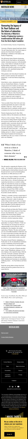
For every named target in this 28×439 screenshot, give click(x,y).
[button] (20, 2)
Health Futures (4, 318)
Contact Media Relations (7, 337)
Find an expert (4, 333)
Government (21, 320)
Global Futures (21, 317)
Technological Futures (14, 318)
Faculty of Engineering (7, 322)
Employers (15, 320)
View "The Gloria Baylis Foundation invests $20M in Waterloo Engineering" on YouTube (14, 289)
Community (14, 317)
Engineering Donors (6, 317)
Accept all (9, 434)
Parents (10, 320)
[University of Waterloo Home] (6, 2)
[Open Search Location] (26, 2)
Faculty (22, 318)
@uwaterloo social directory (14, 389)
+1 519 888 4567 (15, 354)
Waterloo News (14, 327)
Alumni (5, 320)
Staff (2, 320)
